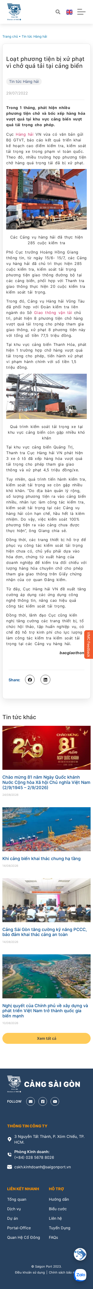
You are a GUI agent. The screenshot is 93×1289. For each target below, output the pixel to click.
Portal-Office (19, 1227)
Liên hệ (55, 1218)
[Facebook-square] (42, 1101)
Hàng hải (24, 134)
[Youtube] (55, 1101)
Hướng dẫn (59, 1199)
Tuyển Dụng (59, 1227)
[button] (30, 679)
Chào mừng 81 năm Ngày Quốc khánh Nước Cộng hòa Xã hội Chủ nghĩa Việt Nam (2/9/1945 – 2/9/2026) (46, 782)
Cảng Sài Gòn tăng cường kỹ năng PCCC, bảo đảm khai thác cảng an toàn (44, 932)
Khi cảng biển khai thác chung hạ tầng (41, 858)
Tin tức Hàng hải (34, 36)
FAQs (53, 1237)
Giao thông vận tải (53, 312)
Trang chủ (10, 36)
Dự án (12, 1218)
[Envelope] (30, 1101)
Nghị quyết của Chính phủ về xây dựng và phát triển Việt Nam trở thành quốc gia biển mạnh (45, 1010)
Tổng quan (16, 1199)
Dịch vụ (14, 1208)
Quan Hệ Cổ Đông (23, 1237)
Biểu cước (58, 1208)
